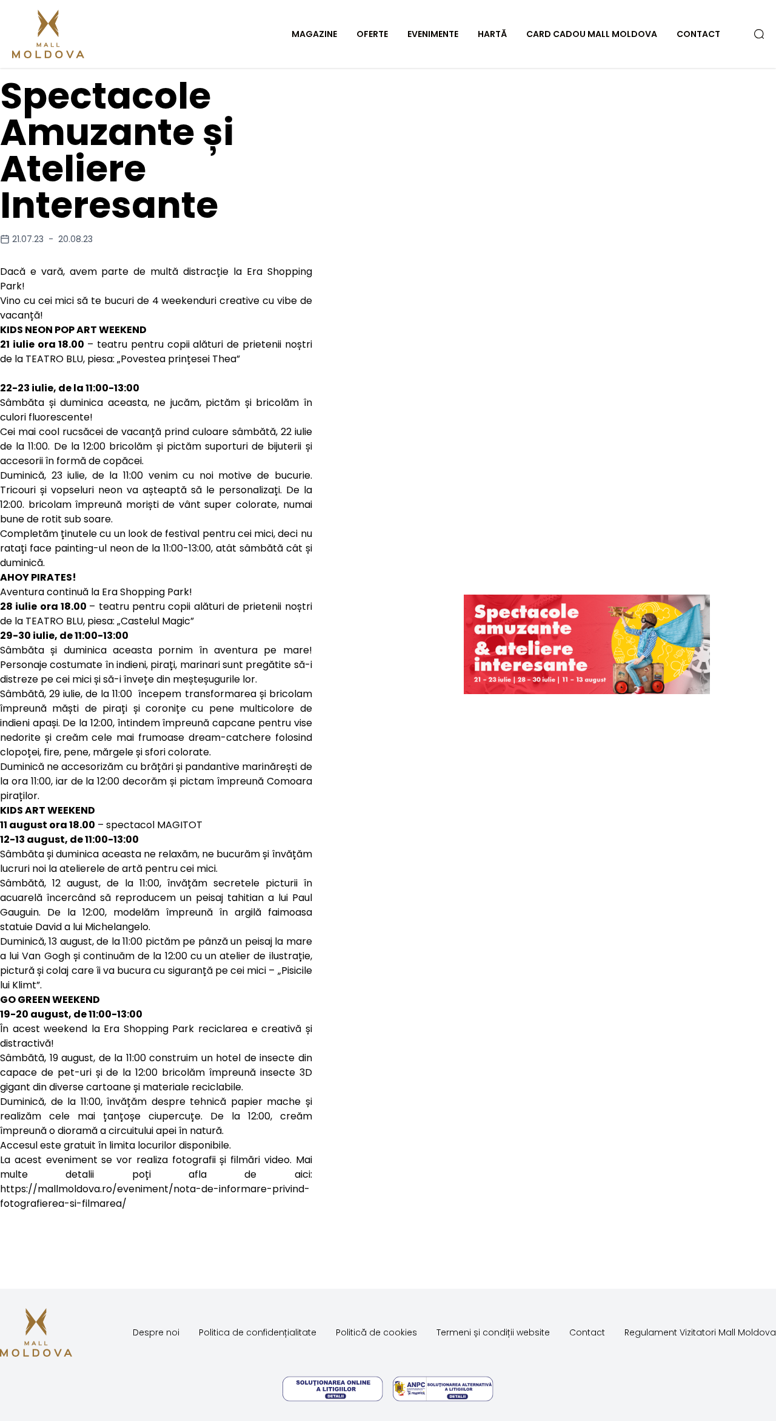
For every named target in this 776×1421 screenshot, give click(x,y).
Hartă (492, 34)
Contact (698, 34)
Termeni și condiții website (493, 1332)
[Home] (75, 34)
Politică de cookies (376, 1332)
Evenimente (432, 34)
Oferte (372, 34)
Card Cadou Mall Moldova (591, 34)
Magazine (314, 34)
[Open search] (759, 34)
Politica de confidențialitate (257, 1332)
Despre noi (156, 1332)
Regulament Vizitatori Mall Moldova (700, 1332)
